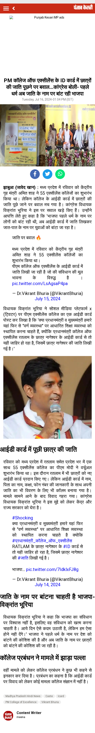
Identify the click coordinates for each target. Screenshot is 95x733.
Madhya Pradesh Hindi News (23, 696)
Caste (49, 696)
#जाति (23, 558)
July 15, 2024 (47, 298)
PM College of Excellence (21, 702)
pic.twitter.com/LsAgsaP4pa (40, 283)
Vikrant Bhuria (50, 702)
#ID (66, 546)
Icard (61, 696)
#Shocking (22, 517)
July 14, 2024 (47, 584)
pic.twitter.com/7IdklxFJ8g (52, 569)
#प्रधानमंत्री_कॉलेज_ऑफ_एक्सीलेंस (42, 540)
